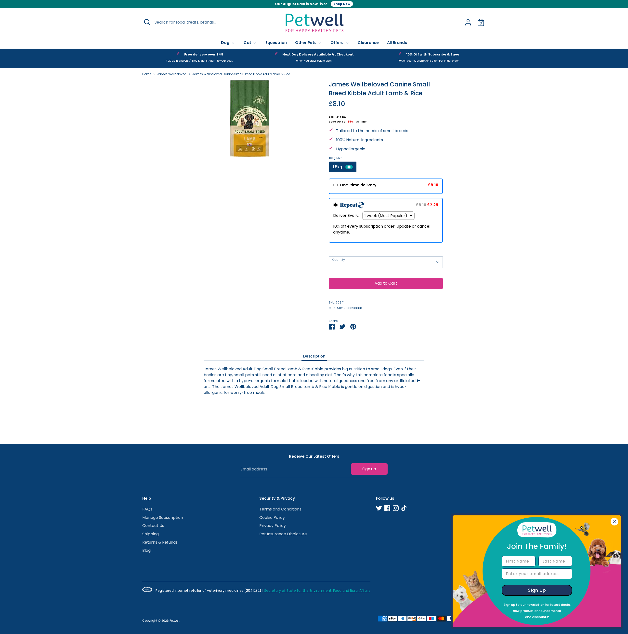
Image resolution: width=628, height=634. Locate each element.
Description (314, 356)
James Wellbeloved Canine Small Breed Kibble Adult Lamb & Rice (241, 74)
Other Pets (306, 42)
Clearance (368, 42)
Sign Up (537, 590)
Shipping (150, 534)
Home (146, 74)
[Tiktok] (404, 508)
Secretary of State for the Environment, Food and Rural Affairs (317, 590)
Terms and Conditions (280, 509)
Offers (337, 42)
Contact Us (153, 525)
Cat (248, 42)
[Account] (468, 22)
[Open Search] (147, 22)
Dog (225, 42)
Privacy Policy (272, 525)
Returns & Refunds (160, 542)
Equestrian (276, 42)
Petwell (174, 621)
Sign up (369, 469)
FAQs (147, 509)
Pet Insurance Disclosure (283, 534)
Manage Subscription (162, 517)
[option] (199, 58)
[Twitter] (379, 508)
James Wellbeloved (171, 74)
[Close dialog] (614, 521)
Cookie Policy (272, 517)
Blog (146, 550)
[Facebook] (387, 508)
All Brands (397, 42)
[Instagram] (396, 508)
